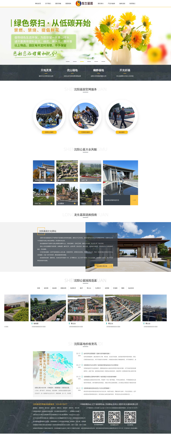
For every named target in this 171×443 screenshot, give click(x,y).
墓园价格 (71, 408)
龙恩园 (107, 288)
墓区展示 (100, 3)
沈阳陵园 (83, 421)
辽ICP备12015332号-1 (132, 408)
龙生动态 (47, 408)
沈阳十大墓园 (74, 425)
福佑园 (54, 288)
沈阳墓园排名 (45, 411)
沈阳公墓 (78, 421)
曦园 (122, 288)
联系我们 (132, 3)
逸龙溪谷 (131, 288)
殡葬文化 (59, 408)
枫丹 (81, 288)
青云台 (89, 288)
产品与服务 (111, 3)
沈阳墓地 (72, 421)
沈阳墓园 (66, 421)
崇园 (38, 288)
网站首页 (38, 3)
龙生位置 (77, 408)
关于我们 (48, 3)
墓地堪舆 (53, 408)
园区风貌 (58, 3)
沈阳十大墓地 (82, 425)
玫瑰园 (115, 288)
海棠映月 (73, 288)
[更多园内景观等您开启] (120, 177)
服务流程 (122, 3)
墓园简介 (35, 408)
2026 (79, 355)
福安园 (46, 288)
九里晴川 (98, 288)
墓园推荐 (41, 408)
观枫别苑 (63, 288)
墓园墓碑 (65, 408)
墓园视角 (68, 3)
